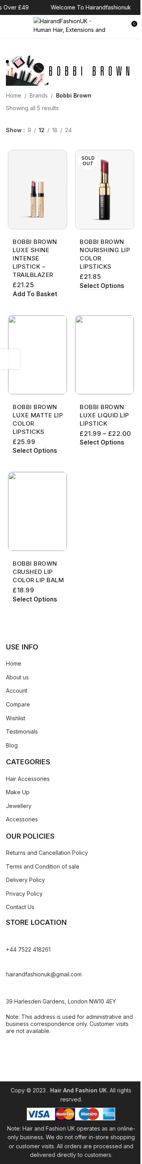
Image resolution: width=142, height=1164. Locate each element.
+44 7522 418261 (28, 949)
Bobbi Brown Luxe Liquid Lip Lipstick (104, 415)
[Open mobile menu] (9, 27)
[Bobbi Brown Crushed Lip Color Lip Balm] (37, 511)
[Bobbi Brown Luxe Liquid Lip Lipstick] (104, 354)
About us (17, 677)
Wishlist (15, 718)
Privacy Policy (24, 893)
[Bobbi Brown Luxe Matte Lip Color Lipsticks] (37, 354)
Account (16, 690)
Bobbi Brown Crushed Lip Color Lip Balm (38, 572)
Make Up (18, 792)
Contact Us (20, 907)
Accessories (22, 819)
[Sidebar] (10, 359)
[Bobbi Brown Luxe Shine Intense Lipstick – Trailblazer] (37, 189)
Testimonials (22, 731)
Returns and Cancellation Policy (47, 852)
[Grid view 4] (107, 130)
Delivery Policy (25, 879)
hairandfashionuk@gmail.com (44, 974)
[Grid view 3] (95, 130)
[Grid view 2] (82, 130)
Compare (18, 704)
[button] (35, 294)
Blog (12, 745)
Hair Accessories (28, 778)
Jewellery (19, 805)
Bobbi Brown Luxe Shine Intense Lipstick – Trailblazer (35, 258)
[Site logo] (71, 26)
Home (13, 95)
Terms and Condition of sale (42, 866)
